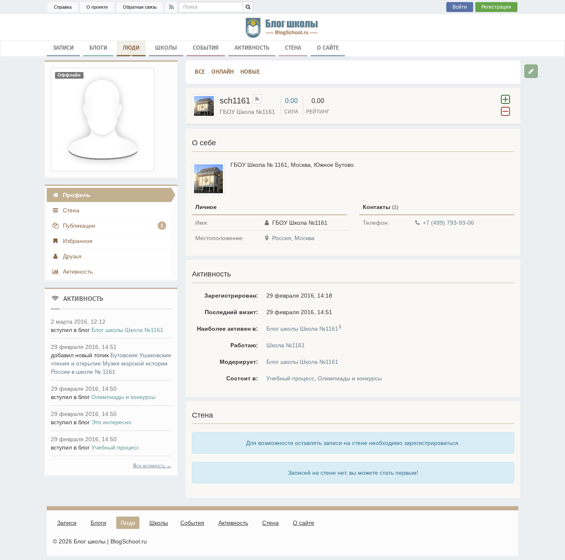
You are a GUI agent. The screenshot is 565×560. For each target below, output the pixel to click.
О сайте (328, 47)
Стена (293, 47)
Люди (131, 47)
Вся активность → (152, 466)
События (206, 47)
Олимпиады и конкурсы (350, 378)
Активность (252, 47)
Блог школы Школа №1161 (302, 328)
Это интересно (111, 422)
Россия (281, 238)
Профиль (76, 195)
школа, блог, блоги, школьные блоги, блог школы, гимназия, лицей (282, 27)
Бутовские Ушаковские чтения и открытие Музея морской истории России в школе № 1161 (111, 363)
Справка (63, 7)
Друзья (71, 256)
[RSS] (171, 7)
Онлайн (222, 71)
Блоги (98, 47)
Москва (304, 238)
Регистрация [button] (496, 7)
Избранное (77, 241)
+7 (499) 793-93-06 (448, 222)
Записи (63, 47)
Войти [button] (459, 7)
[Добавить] (531, 71)
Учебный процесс (290, 378)
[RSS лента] (257, 98)
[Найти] (248, 7)
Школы (166, 47)
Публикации (112, 225)
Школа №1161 (285, 345)
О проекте (97, 7)
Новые (250, 71)
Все (200, 71)
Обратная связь (140, 7)
